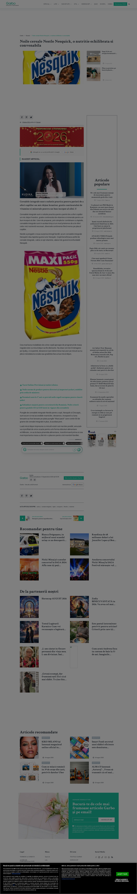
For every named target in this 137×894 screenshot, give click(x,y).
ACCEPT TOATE (122, 874)
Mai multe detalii (16, 873)
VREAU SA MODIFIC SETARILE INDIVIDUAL (122, 880)
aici (14, 884)
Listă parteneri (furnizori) (68, 879)
